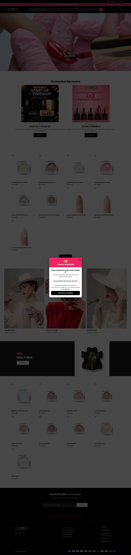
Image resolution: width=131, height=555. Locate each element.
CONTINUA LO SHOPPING (65, 293)
